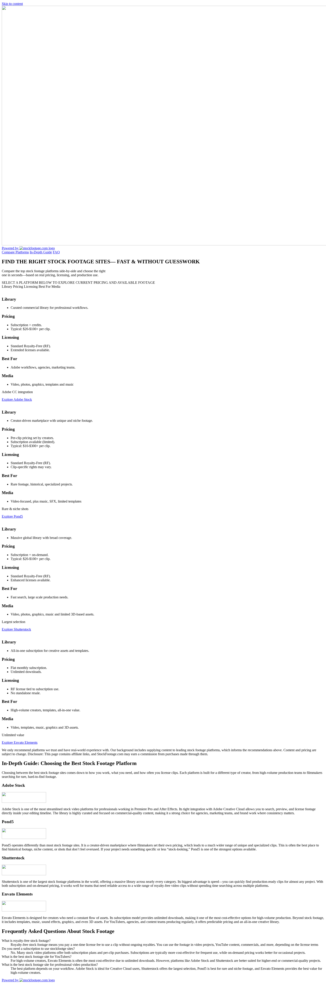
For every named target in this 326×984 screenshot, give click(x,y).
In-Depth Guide (41, 252)
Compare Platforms (15, 252)
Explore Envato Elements (19, 742)
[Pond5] (24, 838)
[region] (163, 520)
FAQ (56, 252)
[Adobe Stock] (24, 801)
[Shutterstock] (24, 874)
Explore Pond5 (12, 516)
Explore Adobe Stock (17, 399)
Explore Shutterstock (16, 629)
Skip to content (12, 4)
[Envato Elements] (24, 910)
